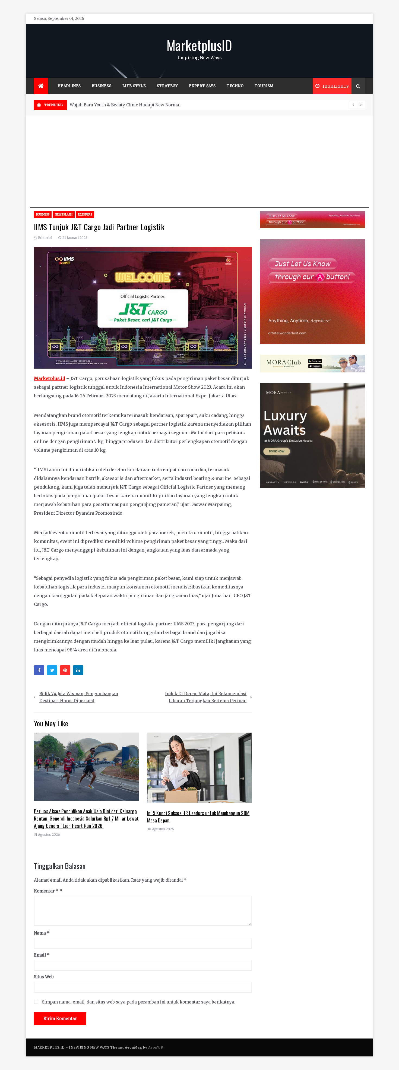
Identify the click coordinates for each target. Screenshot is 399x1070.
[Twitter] (52, 670)
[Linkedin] (78, 670)
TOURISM (264, 86)
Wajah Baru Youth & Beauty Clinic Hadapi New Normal (125, 104)
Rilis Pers (85, 214)
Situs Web (44, 976)
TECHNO (235, 86)
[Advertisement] (199, 170)
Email (42, 955)
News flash (63, 214)
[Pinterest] (65, 670)
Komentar (46, 891)
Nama (42, 933)
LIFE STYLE (134, 86)
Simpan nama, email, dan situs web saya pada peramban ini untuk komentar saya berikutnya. (138, 1002)
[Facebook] (39, 670)
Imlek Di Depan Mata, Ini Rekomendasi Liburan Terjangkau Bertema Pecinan (205, 697)
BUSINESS (101, 86)
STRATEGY (167, 86)
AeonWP (155, 1047)
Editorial (45, 238)
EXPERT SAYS (202, 86)
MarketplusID (199, 45)
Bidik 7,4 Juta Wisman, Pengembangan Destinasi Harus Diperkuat (78, 697)
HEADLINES (69, 86)
